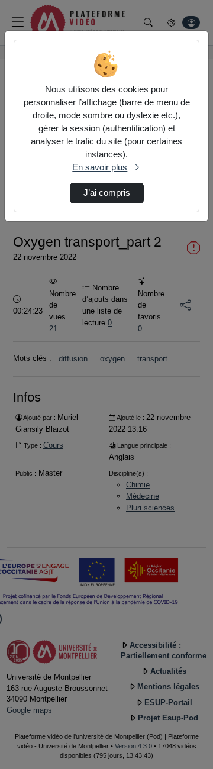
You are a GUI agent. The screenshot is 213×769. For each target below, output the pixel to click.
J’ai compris (106, 193)
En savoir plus (99, 167)
